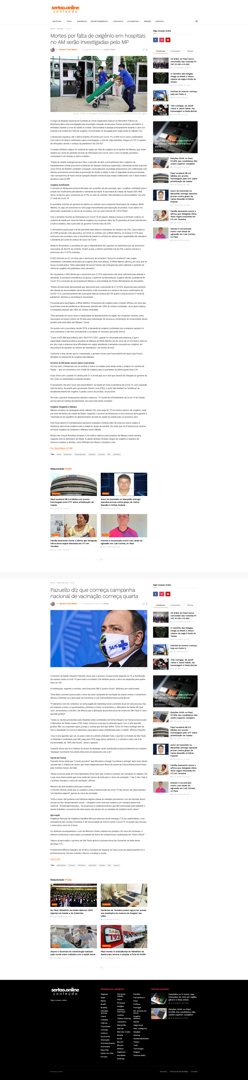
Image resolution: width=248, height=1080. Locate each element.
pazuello (92, 865)
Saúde (112, 50)
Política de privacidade (179, 1072)
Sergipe (136, 1032)
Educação (105, 1040)
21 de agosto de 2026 (60, 508)
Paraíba (136, 994)
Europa (104, 1057)
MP (109, 454)
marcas (120, 1028)
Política (136, 1004)
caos (59, 454)
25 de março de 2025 (110, 958)
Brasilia (56, 493)
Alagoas (104, 994)
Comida (104, 1030)
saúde (102, 865)
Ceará (103, 1016)
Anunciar (163, 1072)
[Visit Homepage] (65, 9)
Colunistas (133, 21)
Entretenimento (99, 21)
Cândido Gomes (104, 1012)
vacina (116, 865)
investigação (80, 454)
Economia (105, 1036)
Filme (119, 999)
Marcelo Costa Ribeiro (68, 50)
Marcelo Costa (123, 1032)
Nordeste (121, 1055)
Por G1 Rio (55, 859)
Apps (103, 997)
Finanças (121, 1003)
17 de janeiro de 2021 (90, 50)
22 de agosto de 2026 (165, 150)
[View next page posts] (101, 559)
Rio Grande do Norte (140, 1012)
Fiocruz (72, 865)
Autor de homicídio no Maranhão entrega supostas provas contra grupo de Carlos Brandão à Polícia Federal (120, 502)
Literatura (121, 1022)
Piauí (54, 904)
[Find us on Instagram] (161, 40)
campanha (61, 865)
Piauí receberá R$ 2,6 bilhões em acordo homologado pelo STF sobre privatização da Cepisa (72, 502)
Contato (159, 21)
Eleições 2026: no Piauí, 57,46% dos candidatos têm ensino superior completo (184, 161)
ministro (82, 865)
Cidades (106, 904)
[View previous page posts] (96, 559)
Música (120, 1049)
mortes (101, 454)
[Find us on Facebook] (155, 40)
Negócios (121, 1052)
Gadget (120, 1006)
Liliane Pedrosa (124, 1018)
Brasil (106, 493)
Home (52, 29)
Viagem (136, 1052)
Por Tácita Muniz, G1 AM (61, 448)
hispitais (68, 454)
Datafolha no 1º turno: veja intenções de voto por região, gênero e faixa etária (174, 143)
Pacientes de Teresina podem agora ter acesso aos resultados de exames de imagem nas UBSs (123, 913)
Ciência (104, 1023)
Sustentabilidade (141, 1038)
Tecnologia (138, 1049)
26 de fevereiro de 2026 (61, 916)
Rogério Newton (136, 1017)
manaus (92, 454)
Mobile (120, 1035)
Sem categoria (140, 1028)
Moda (119, 1038)
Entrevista (105, 1047)
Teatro (136, 1042)
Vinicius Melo (139, 1055)
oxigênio (117, 454)
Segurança (138, 1025)
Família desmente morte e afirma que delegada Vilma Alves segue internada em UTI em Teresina (73, 543)
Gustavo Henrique (121, 1011)
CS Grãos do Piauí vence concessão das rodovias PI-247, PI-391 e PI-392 (184, 61)
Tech (69, 21)
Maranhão (121, 1025)
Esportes (82, 21)
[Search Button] (197, 21)
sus (109, 865)
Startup (136, 1035)
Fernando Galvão (121, 995)
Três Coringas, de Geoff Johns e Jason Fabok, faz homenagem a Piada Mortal (184, 108)
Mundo (120, 1042)
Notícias (56, 21)
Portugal (137, 1007)
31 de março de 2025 (110, 919)
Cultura (104, 1033)
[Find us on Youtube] (167, 40)
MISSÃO (147, 21)
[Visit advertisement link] (98, 461)
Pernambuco (139, 997)
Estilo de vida (62, 583)
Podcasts (118, 21)
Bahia (103, 1001)
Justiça (68, 29)
